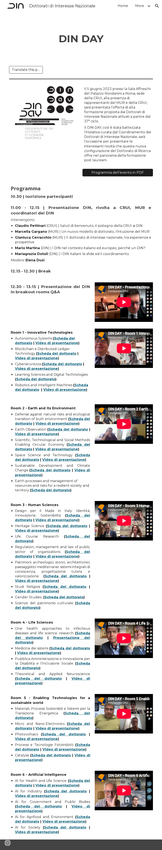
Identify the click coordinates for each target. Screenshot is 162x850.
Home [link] (123, 6)
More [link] (139, 6)
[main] (81, 39)
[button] (157, 6)
